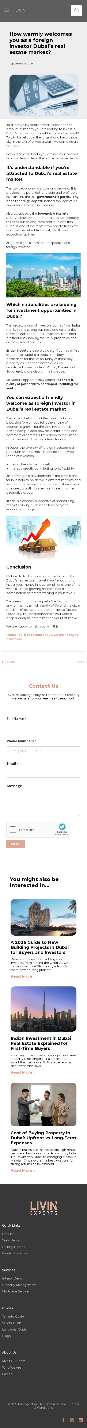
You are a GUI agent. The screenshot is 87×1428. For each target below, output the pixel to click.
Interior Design (13, 1278)
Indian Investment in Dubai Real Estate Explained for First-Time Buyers (41, 1043)
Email (13, 764)
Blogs (6, 1336)
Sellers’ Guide (12, 1323)
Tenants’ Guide (13, 1316)
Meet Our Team (14, 1361)
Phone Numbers (22, 741)
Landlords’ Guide (14, 1329)
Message (14, 786)
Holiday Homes (13, 1247)
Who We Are (11, 1367)
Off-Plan (8, 1234)
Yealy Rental (11, 1240)
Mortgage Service (15, 1291)
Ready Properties (15, 1253)
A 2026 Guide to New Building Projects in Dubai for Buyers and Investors (40, 947)
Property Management (19, 1285)
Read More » (23, 976)
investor (12, 146)
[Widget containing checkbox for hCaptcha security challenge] (38, 830)
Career (7, 1374)
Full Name (17, 719)
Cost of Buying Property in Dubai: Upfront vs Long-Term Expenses (43, 1137)
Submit (16, 843)
